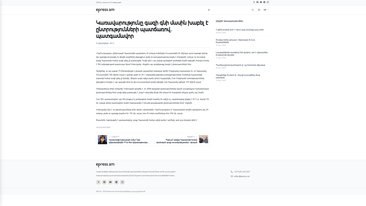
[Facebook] (257, 2)
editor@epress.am (242, 176)
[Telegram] (264, 2)
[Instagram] (268, 2)
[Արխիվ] (259, 10)
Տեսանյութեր (103, 127)
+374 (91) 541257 (242, 171)
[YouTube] (261, 2)
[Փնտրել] (253, 10)
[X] (254, 2)
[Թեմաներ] (209, 10)
